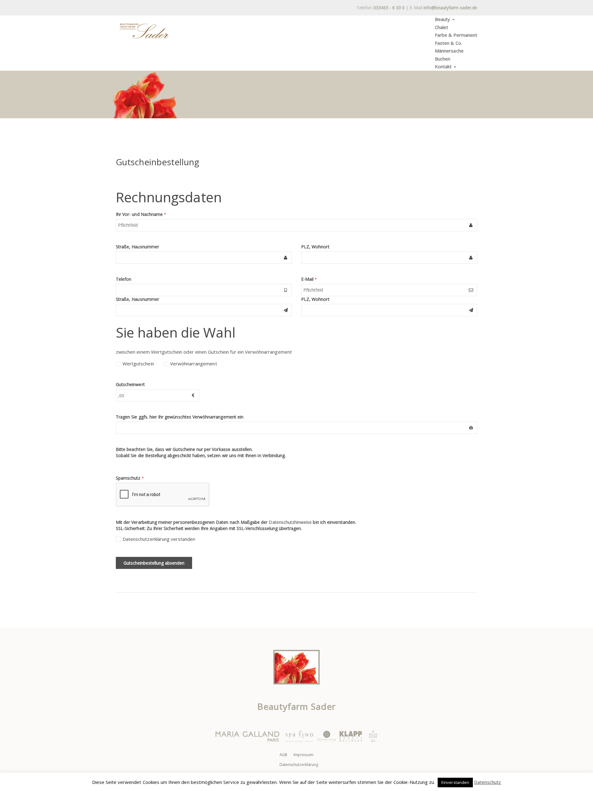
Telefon (123, 279)
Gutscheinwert (130, 384)
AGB (283, 754)
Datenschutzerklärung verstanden (159, 539)
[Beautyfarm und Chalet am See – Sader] (144, 30)
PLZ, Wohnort (315, 247)
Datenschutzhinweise (290, 522)
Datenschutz (487, 782)
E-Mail (309, 279)
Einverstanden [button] (455, 782)
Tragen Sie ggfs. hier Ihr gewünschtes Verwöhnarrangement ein (179, 417)
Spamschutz (130, 478)
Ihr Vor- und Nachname (141, 214)
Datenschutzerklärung (299, 764)
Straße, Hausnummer (137, 247)
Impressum (303, 754)
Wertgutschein (138, 363)
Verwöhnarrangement (193, 363)
